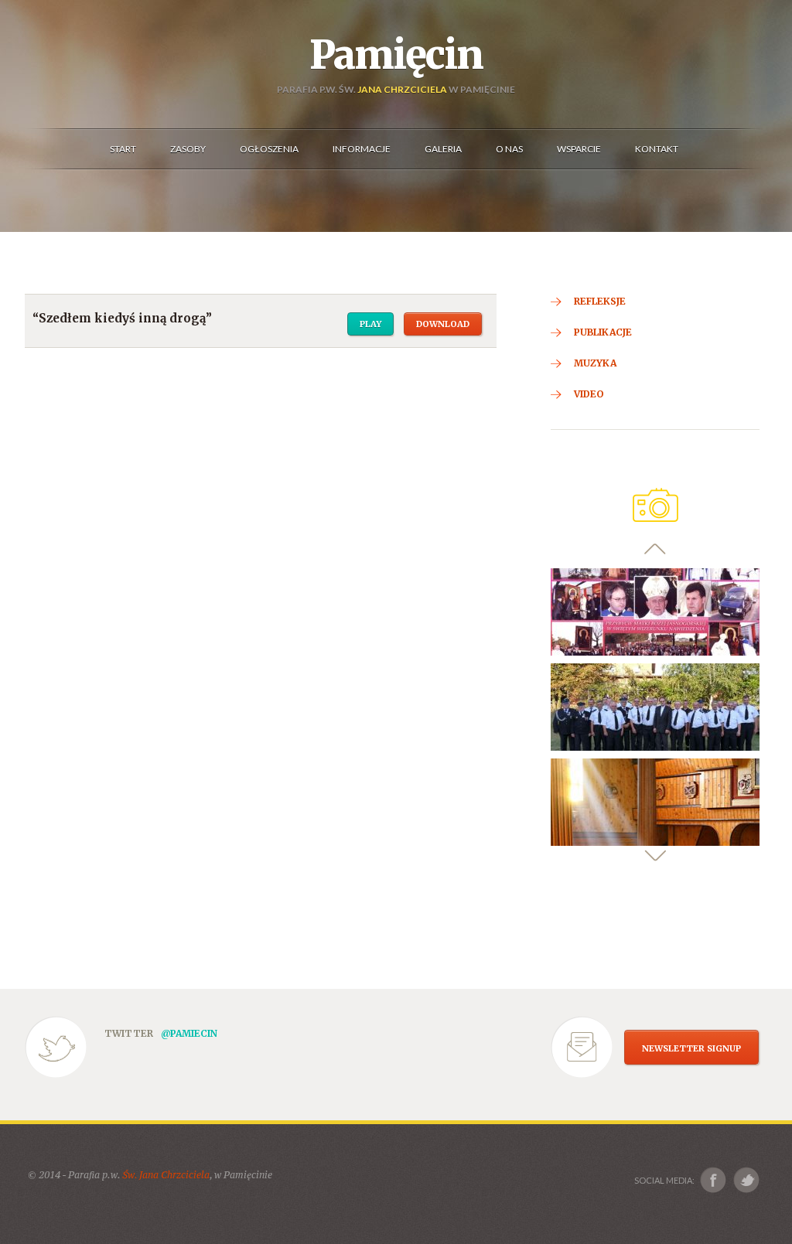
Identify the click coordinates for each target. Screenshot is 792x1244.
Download (442, 324)
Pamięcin (396, 55)
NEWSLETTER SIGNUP (691, 1048)
